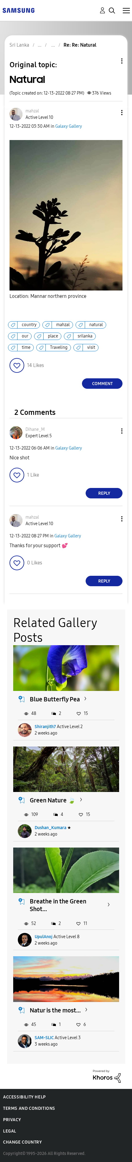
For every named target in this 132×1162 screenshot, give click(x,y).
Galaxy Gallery (68, 126)
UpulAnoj (43, 936)
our (25, 336)
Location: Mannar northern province (48, 296)
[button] (112, 112)
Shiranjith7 (45, 726)
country (29, 324)
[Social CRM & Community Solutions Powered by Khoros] (107, 1076)
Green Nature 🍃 (53, 800)
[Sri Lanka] (18, 10)
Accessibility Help (24, 1097)
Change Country (22, 1142)
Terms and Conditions (29, 1108)
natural (96, 324)
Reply (104, 493)
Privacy (12, 1119)
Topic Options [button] (111, 61)
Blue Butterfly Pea (55, 699)
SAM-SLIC (44, 1037)
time (26, 347)
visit (91, 347)
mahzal (63, 324)
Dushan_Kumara (50, 827)
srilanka (85, 336)
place (53, 336)
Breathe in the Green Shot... (58, 905)
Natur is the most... (55, 1010)
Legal (9, 1131)
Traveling (59, 347)
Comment (102, 383)
